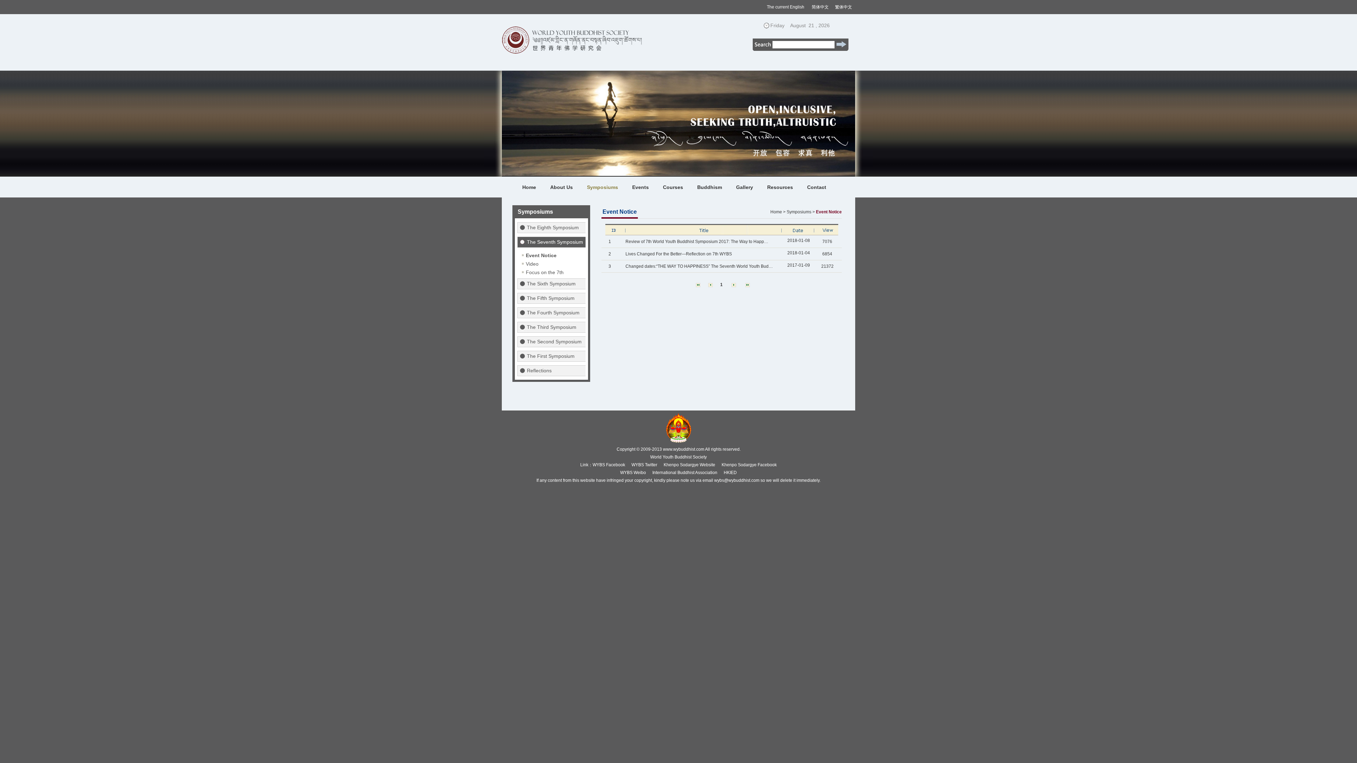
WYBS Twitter (644, 464)
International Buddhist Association (684, 472)
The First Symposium (551, 356)
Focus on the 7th (545, 272)
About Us (561, 187)
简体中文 (820, 7)
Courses (673, 187)
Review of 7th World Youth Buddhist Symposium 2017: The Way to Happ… (696, 241)
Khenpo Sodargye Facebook (749, 464)
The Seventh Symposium (555, 242)
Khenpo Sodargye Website (689, 464)
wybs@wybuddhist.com (736, 480)
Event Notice (541, 255)
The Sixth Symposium (551, 283)
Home (529, 187)
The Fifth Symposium (551, 298)
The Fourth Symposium (553, 312)
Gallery (744, 187)
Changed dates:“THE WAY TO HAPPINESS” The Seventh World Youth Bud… (699, 266)
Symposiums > (801, 211)
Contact (816, 187)
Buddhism (709, 187)
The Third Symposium (551, 327)
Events (640, 187)
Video (532, 264)
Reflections (539, 370)
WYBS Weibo (633, 472)
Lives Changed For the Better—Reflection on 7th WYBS (678, 254)
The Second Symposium (554, 341)
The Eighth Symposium (553, 227)
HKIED (730, 472)
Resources (780, 187)
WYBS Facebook (609, 464)
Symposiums (602, 187)
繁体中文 (843, 7)
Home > (778, 211)
